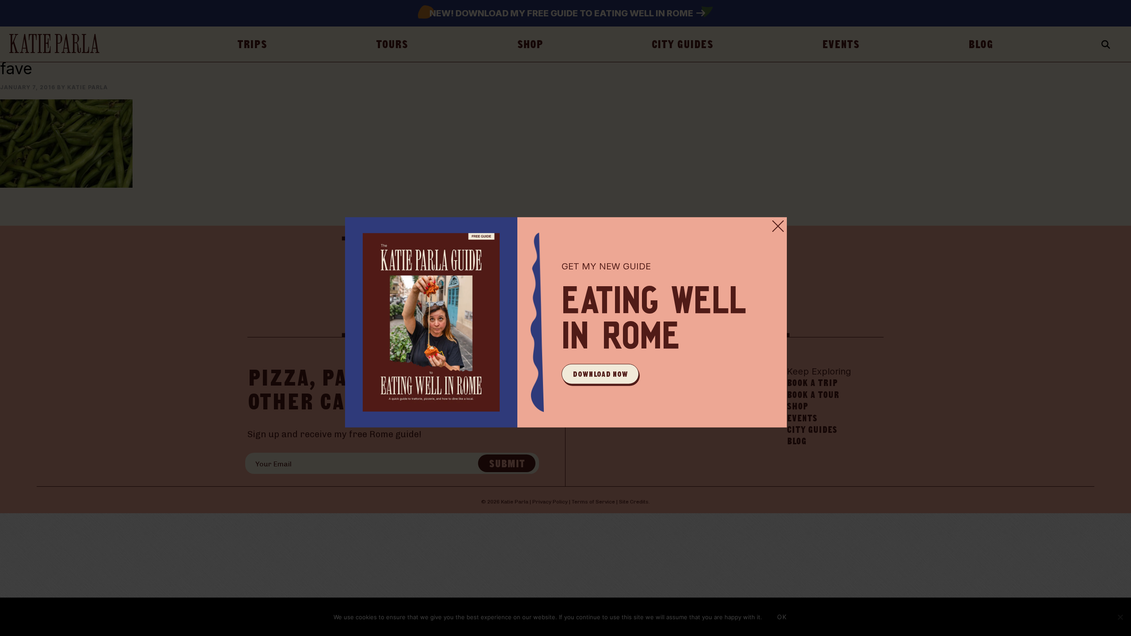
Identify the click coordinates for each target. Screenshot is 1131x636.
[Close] (778, 226)
